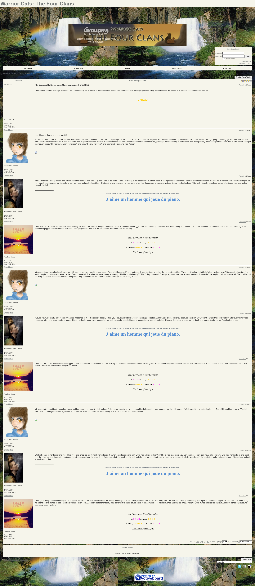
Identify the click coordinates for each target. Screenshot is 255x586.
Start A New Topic (243, 77)
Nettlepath (8, 84)
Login (248, 56)
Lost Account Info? (244, 63)
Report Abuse (126, 580)
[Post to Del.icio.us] (249, 566)
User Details (177, 68)
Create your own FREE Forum (120, 577)
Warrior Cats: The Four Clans (13, 73)
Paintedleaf (8, 221)
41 (208, 542)
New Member (246, 61)
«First (190, 542)
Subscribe (246, 559)
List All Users (78, 68)
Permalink (242, 85)
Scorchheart (8, 130)
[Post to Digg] (245, 566)
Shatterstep (8, 176)
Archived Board (30, 73)
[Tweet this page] (239, 566)
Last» (214, 542)
